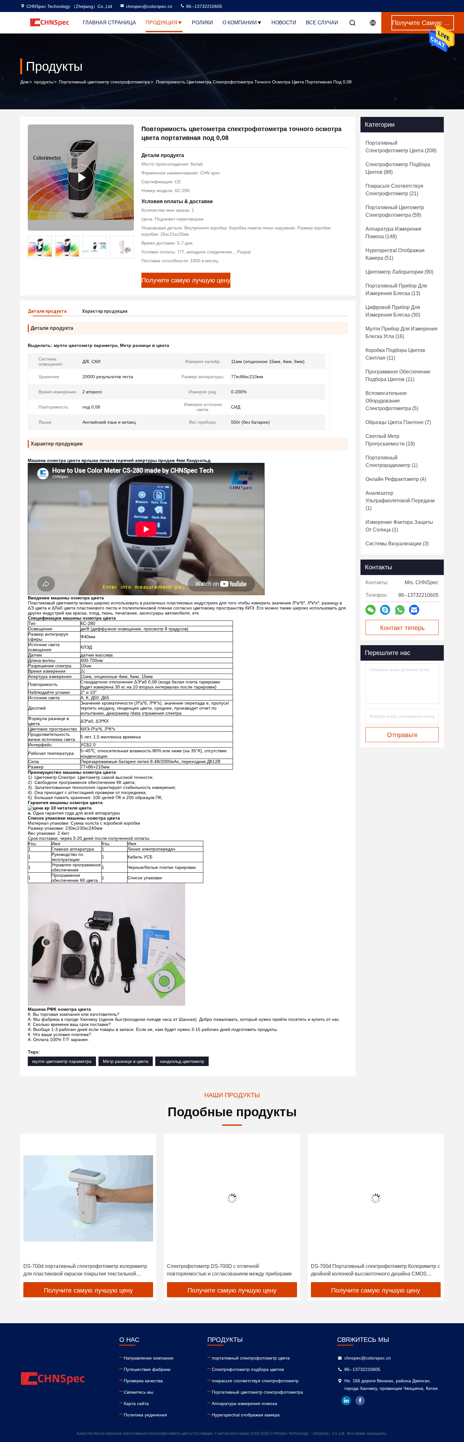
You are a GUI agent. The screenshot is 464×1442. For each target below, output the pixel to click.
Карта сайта (136, 1403)
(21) (394, 189)
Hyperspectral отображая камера (246, 1414)
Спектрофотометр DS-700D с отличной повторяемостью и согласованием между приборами (229, 1269)
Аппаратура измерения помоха (244, 1403)
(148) (393, 232)
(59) (395, 211)
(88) (398, 168)
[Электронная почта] (414, 610)
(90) (399, 272)
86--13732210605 (203, 6)
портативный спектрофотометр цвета (251, 1357)
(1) (392, 461)
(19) (390, 439)
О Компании (240, 22)
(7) (398, 422)
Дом (24, 81)
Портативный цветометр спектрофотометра (104, 81)
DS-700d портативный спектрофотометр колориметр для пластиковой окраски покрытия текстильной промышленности (85, 1270)
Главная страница (109, 22)
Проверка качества (143, 1380)
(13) (396, 289)
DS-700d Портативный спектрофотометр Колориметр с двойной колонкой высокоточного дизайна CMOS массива (375, 1270)
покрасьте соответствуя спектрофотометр (255, 1380)
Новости (283, 22)
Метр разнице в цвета (125, 1061)
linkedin (346, 1400)
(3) (397, 543)
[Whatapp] (399, 609)
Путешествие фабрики (147, 1369)
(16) (401, 332)
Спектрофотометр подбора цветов (248, 1369)
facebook (360, 1400)
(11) (395, 354)
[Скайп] (385, 610)
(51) (395, 254)
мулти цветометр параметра (62, 1061)
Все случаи (322, 22)
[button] (129, 247)
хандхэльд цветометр (182, 1061)
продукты (43, 81)
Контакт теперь (402, 627)
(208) (401, 146)
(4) (396, 479)
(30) (393, 311)
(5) (392, 401)
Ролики (202, 22)
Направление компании (148, 1357)
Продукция (161, 22)
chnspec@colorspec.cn (149, 6)
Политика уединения (145, 1414)
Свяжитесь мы (138, 1392)
